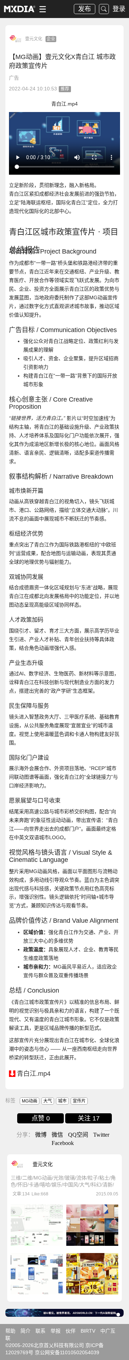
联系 (40, 1331)
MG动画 (29, 1101)
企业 (51, 38)
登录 (119, 9)
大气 (47, 1101)
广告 (14, 78)
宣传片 (79, 1101)
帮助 (10, 1331)
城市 (62, 1101)
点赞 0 (41, 1118)
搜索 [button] (104, 9)
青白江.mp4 (34, 1073)
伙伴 (71, 1331)
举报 (56, 1331)
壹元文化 (33, 38)
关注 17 (89, 1118)
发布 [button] (84, 9)
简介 (25, 1331)
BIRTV (88, 1331)
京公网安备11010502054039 (67, 1352)
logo (20, 9)
